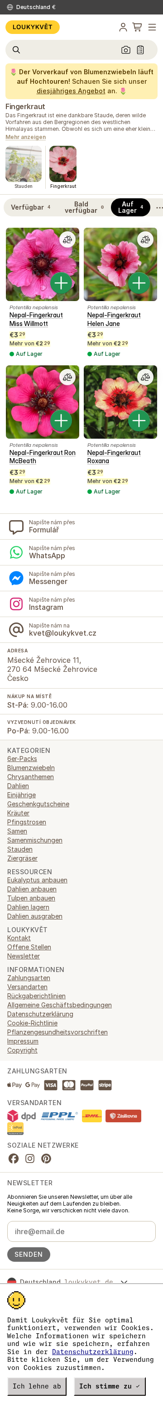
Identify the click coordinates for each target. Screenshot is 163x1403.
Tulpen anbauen (31, 898)
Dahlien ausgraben (34, 916)
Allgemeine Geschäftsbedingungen (59, 1005)
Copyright (22, 1050)
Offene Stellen (29, 947)
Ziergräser (22, 858)
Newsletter (23, 956)
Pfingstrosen (26, 822)
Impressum (22, 1041)
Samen (17, 831)
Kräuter (18, 813)
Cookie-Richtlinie (32, 1023)
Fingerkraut (25, 106)
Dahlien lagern (28, 907)
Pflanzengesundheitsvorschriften (57, 1032)
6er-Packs (22, 758)
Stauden (20, 849)
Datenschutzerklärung (93, 1351)
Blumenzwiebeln (31, 767)
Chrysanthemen (30, 777)
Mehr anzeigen (25, 137)
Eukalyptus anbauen (37, 880)
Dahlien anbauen (32, 889)
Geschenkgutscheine (38, 804)
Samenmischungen (34, 840)
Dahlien (18, 786)
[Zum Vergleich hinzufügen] (67, 239)
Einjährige (21, 795)
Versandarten (27, 987)
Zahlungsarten (28, 978)
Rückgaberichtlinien (36, 996)
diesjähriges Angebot (71, 91)
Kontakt (19, 938)
